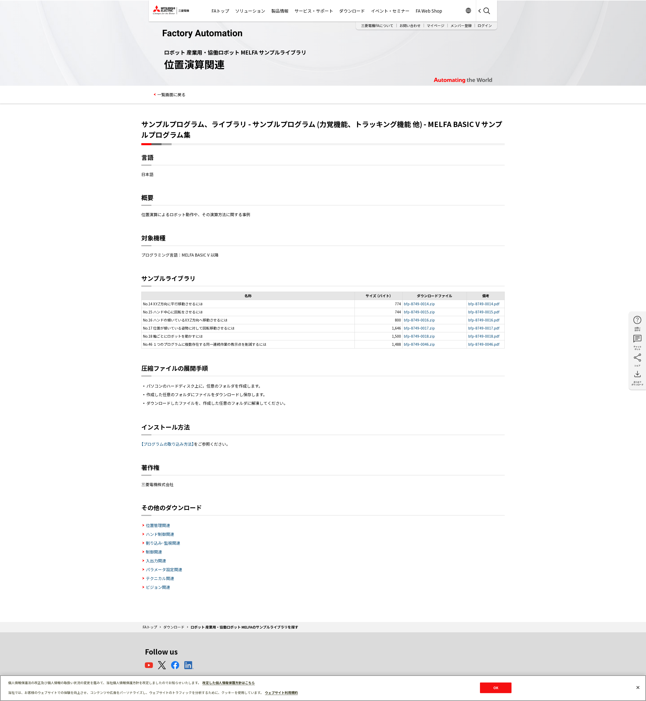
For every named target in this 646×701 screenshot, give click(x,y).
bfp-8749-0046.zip (419, 344)
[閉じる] (637, 687)
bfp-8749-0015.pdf (483, 311)
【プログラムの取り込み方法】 (167, 444)
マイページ (435, 25)
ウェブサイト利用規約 (281, 692)
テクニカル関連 (160, 578)
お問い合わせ (410, 25)
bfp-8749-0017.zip (419, 328)
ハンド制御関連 (160, 534)
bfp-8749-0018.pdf (483, 336)
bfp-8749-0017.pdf (483, 328)
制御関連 (154, 552)
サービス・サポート (313, 11)
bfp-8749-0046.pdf (483, 344)
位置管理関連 (158, 525)
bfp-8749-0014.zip (419, 303)
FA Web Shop (429, 11)
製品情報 (279, 11)
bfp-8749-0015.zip (419, 311)
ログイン (485, 25)
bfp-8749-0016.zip (419, 319)
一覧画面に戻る (171, 94)
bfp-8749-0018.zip (419, 336)
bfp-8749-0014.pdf (483, 303)
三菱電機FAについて (377, 25)
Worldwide (468, 10)
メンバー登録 (461, 25)
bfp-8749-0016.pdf (483, 319)
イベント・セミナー (390, 11)
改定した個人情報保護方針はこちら (228, 682)
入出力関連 (156, 561)
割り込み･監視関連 (163, 543)
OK (495, 687)
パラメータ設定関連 (164, 569)
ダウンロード (352, 11)
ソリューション (250, 11)
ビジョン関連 (158, 587)
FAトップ (220, 11)
